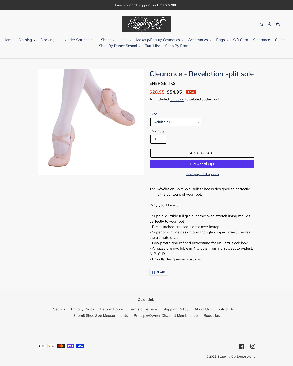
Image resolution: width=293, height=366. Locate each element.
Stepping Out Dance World (236, 356)
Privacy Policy (82, 309)
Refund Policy (111, 309)
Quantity (157, 131)
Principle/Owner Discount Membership (166, 315)
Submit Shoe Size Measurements (100, 315)
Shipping (177, 99)
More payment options (202, 174)
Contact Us (225, 309)
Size (153, 114)
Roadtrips (212, 315)
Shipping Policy (175, 309)
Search (59, 309)
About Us (202, 309)
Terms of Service (143, 309)
